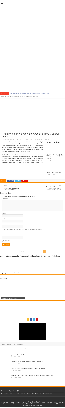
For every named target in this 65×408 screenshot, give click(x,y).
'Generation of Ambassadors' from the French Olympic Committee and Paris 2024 (53, 187)
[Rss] (28, 319)
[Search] (44, 251)
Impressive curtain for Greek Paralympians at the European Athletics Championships (11, 187)
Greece (7, 96)
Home (2, 96)
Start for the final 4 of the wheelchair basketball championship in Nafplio (28, 368)
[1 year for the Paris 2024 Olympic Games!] (5, 357)
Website (4, 224)
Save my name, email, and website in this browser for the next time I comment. (23, 229)
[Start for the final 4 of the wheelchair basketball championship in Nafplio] (5, 371)
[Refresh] (14, 232)
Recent (3, 344)
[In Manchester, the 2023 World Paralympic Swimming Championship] (5, 364)
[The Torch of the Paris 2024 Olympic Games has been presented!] (5, 350)
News (30, 139)
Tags (14, 344)
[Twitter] (34, 319)
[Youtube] (37, 319)
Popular (9, 344)
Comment (5, 198)
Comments (20, 344)
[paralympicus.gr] (32, 23)
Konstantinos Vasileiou (8, 139)
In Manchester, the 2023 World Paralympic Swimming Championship (27, 361)
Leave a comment (38, 139)
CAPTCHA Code (6, 240)
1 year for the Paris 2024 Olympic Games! (20, 354)
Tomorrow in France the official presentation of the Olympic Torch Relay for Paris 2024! (31, 375)
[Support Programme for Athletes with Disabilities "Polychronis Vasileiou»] (32, 265)
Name (4, 213)
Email (3, 218)
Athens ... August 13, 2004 (53, 172)
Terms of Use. (38, 405)
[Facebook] (31, 319)
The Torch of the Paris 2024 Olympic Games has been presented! (26, 348)
